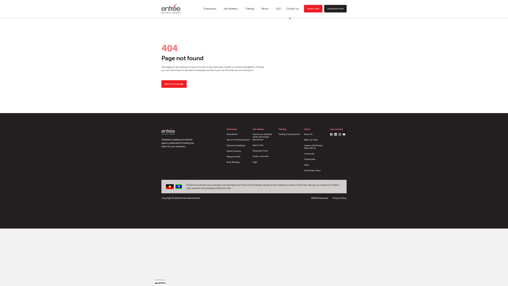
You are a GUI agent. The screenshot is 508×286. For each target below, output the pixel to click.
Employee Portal (335, 8)
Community (309, 154)
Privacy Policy (339, 198)
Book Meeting (233, 162)
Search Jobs (313, 8)
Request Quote (233, 156)
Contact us (292, 8)
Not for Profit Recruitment (238, 140)
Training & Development (289, 134)
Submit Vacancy (234, 151)
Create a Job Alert (261, 156)
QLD (278, 8)
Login (255, 162)
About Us (308, 134)
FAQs (306, 165)
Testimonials (309, 159)
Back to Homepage (174, 84)
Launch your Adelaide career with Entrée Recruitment (262, 137)
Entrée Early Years (312, 170)
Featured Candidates (236, 145)
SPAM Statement (319, 198)
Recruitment (232, 134)
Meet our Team (311, 140)
